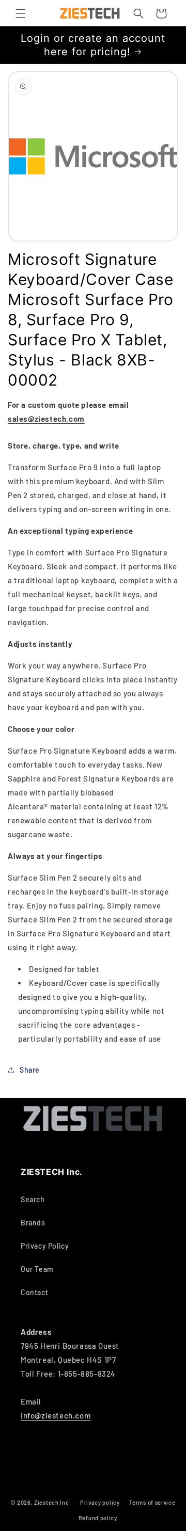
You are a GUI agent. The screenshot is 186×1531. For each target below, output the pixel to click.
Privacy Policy (45, 1245)
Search (33, 1199)
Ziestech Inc (51, 1501)
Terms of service (152, 1502)
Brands (33, 1222)
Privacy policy (100, 1502)
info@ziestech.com (55, 1415)
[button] (20, 13)
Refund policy (98, 1517)
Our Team (37, 1269)
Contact (34, 1292)
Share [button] (30, 1069)
